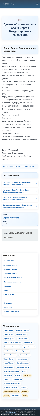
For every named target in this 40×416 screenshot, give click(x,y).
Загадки (6, 290)
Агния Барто (8, 330)
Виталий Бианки (23, 338)
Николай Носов (25, 355)
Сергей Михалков (11, 218)
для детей (20, 233)
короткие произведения (12, 383)
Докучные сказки (10, 273)
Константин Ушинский (11, 347)
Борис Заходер (21, 334)
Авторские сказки (10, 265)
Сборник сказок (9, 261)
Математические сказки (12, 282)
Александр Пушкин (22, 330)
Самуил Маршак (22, 359)
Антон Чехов (8, 334)
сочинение (15, 395)
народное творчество (11, 391)
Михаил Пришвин (10, 355)
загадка (6, 379)
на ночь (24, 387)
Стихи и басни (8, 295)
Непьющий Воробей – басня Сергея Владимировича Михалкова (16, 191)
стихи (25, 395)
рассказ (24, 391)
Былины (6, 299)
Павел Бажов (8, 359)
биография (8, 375)
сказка (6, 395)
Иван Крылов (28, 342)
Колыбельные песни (11, 311)
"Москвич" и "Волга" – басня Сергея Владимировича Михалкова (17, 183)
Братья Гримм (9, 338)
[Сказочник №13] (8, 4)
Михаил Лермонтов (22, 351)
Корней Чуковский (29, 347)
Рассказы (7, 286)
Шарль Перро (8, 367)
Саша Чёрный (9, 363)
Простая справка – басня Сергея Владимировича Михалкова (15, 198)
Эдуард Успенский (23, 367)
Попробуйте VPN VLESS (10, 413)
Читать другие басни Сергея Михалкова (18, 166)
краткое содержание (11, 387)
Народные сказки (10, 269)
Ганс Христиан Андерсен (12, 342)
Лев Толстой (8, 351)
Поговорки (7, 307)
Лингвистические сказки (12, 278)
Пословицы (7, 303)
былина (17, 375)
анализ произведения (11, 371)
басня (11, 233)
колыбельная (17, 379)
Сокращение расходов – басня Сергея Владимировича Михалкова (17, 206)
